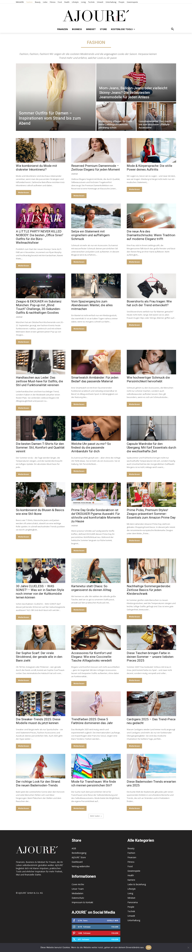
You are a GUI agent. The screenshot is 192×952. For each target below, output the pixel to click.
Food (130, 866)
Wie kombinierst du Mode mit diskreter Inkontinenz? (36, 167)
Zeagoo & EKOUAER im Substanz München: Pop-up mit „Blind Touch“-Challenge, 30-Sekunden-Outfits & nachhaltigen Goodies (39, 307)
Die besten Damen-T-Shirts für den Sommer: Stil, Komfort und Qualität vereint (40, 447)
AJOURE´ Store (79, 857)
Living (130, 893)
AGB (74, 848)
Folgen (114, 927)
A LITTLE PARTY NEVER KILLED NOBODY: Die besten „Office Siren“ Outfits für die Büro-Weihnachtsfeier (39, 237)
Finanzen (132, 857)
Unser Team (78, 888)
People (131, 906)
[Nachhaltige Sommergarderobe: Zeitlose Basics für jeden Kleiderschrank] (151, 570)
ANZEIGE (74, 174)
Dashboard (77, 861)
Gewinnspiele (134, 870)
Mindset (131, 897)
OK (148, 947)
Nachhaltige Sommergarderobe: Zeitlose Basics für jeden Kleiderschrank (149, 589)
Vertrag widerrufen (81, 866)
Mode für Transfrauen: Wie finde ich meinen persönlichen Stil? (93, 783)
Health (131, 875)
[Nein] (188, 947)
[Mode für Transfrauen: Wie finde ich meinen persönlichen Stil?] (96, 766)
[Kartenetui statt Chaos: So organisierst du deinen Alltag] (96, 570)
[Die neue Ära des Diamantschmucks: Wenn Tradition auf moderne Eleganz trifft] (151, 216)
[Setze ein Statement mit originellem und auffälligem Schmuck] (96, 216)
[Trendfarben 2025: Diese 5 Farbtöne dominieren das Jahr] (96, 703)
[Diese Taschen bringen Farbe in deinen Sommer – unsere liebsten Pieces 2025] (151, 637)
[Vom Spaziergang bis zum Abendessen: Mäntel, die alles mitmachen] (96, 286)
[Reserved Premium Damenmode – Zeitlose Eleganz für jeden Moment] (96, 150)
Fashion (131, 852)
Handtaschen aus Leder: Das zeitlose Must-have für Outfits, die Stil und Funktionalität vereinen (39, 381)
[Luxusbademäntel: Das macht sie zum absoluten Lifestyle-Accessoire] (156, 116)
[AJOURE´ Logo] (96, 15)
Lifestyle (132, 888)
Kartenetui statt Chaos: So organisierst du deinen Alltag (91, 588)
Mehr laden (95, 816)
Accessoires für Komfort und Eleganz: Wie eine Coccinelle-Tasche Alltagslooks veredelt (91, 656)
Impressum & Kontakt (82, 902)
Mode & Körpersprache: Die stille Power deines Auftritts (149, 167)
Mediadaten (77, 893)
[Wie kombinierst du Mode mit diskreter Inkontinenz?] (40, 150)
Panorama (133, 902)
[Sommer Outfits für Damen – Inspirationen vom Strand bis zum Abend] (56, 97)
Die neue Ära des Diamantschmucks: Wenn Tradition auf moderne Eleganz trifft (151, 235)
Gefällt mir (112, 920)
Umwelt (131, 915)
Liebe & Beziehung (137, 884)
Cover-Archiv (78, 884)
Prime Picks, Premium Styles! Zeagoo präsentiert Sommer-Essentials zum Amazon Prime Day (151, 513)
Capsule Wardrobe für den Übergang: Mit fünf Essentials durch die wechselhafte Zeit (151, 447)
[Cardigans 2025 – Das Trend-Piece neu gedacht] (151, 703)
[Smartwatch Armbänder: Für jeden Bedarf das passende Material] (96, 362)
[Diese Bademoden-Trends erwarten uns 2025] (151, 766)
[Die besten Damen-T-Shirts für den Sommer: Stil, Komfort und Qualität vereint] (40, 428)
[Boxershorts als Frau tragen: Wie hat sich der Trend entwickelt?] (151, 286)
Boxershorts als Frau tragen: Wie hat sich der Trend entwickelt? (149, 303)
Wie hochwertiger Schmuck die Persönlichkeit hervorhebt (148, 379)
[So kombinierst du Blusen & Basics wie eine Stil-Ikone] (40, 494)
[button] (172, 29)
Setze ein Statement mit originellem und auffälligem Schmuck (90, 235)
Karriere (131, 879)
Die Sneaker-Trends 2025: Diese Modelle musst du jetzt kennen (38, 721)
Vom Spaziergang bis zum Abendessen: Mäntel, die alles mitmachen (92, 305)
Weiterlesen (23, 192)
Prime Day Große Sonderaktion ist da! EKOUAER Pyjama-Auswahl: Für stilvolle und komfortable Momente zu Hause (95, 515)
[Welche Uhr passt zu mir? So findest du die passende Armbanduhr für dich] (96, 428)
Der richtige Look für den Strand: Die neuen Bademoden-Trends (38, 783)
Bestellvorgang (79, 852)
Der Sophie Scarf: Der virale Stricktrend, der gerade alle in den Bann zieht (39, 656)
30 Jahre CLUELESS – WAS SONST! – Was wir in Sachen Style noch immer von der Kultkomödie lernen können (40, 591)
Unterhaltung (134, 920)
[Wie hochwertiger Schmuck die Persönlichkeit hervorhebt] (151, 362)
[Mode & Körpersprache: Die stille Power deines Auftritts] (151, 150)
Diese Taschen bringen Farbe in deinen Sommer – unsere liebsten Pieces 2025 (150, 656)
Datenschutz (78, 897)
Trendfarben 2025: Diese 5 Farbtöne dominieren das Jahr (92, 721)
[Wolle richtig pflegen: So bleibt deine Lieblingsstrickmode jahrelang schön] (116, 116)
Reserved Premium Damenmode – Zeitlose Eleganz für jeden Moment (95, 167)
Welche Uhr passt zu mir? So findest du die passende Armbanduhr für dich (91, 447)
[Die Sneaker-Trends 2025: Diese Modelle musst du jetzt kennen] (40, 703)
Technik (131, 911)
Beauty (131, 848)
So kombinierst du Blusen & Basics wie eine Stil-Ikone (40, 512)
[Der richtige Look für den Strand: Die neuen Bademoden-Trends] (40, 766)
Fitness (131, 861)
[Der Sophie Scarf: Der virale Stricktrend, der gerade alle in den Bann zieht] (40, 637)
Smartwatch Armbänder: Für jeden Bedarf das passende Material (94, 379)
